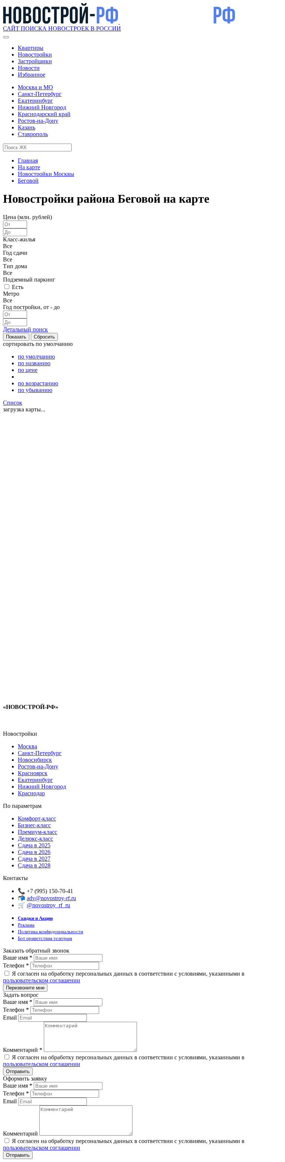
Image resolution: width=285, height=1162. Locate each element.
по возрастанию (38, 383)
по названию (34, 363)
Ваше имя (17, 957)
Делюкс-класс (35, 838)
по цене (27, 370)
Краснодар (31, 793)
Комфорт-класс (37, 818)
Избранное (31, 74)
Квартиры (30, 48)
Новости (29, 68)
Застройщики (35, 61)
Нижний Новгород (42, 107)
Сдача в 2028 (34, 865)
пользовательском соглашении (41, 980)
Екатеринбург (35, 100)
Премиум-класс (37, 832)
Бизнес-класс (34, 825)
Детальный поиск (25, 329)
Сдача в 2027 (34, 859)
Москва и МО (35, 87)
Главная (28, 160)
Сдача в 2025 (34, 845)
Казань (26, 127)
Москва (27, 746)
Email (10, 1017)
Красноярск (33, 773)
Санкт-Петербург (40, 94)
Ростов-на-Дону (38, 121)
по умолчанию (36, 356)
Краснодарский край (44, 114)
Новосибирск (35, 760)
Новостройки (35, 54)
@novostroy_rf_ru (48, 905)
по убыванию (35, 390)
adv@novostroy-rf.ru (51, 898)
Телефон (16, 965)
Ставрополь (33, 134)
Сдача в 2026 (34, 852)
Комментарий (22, 1050)
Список (12, 402)
